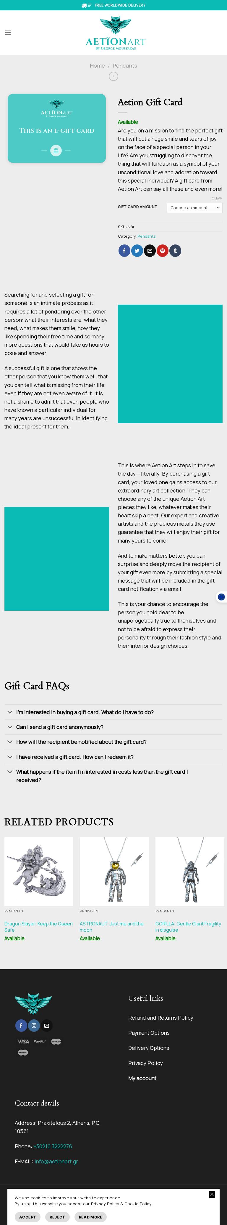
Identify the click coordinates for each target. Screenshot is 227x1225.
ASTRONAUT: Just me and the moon (112, 927)
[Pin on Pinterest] (162, 250)
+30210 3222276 (52, 1146)
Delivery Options (148, 1047)
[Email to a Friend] (150, 250)
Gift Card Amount (137, 207)
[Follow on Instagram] (34, 1025)
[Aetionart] (116, 32)
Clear (217, 198)
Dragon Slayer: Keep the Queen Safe (38, 927)
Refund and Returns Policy (160, 1017)
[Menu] (8, 32)
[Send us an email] (47, 1025)
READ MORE (90, 1217)
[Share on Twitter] (137, 250)
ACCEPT (27, 1217)
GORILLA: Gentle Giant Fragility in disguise (188, 927)
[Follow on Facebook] (21, 1025)
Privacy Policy (145, 1062)
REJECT (57, 1217)
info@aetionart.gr (56, 1161)
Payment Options (149, 1032)
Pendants (125, 65)
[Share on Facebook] (124, 250)
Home (97, 65)
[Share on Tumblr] (175, 250)
